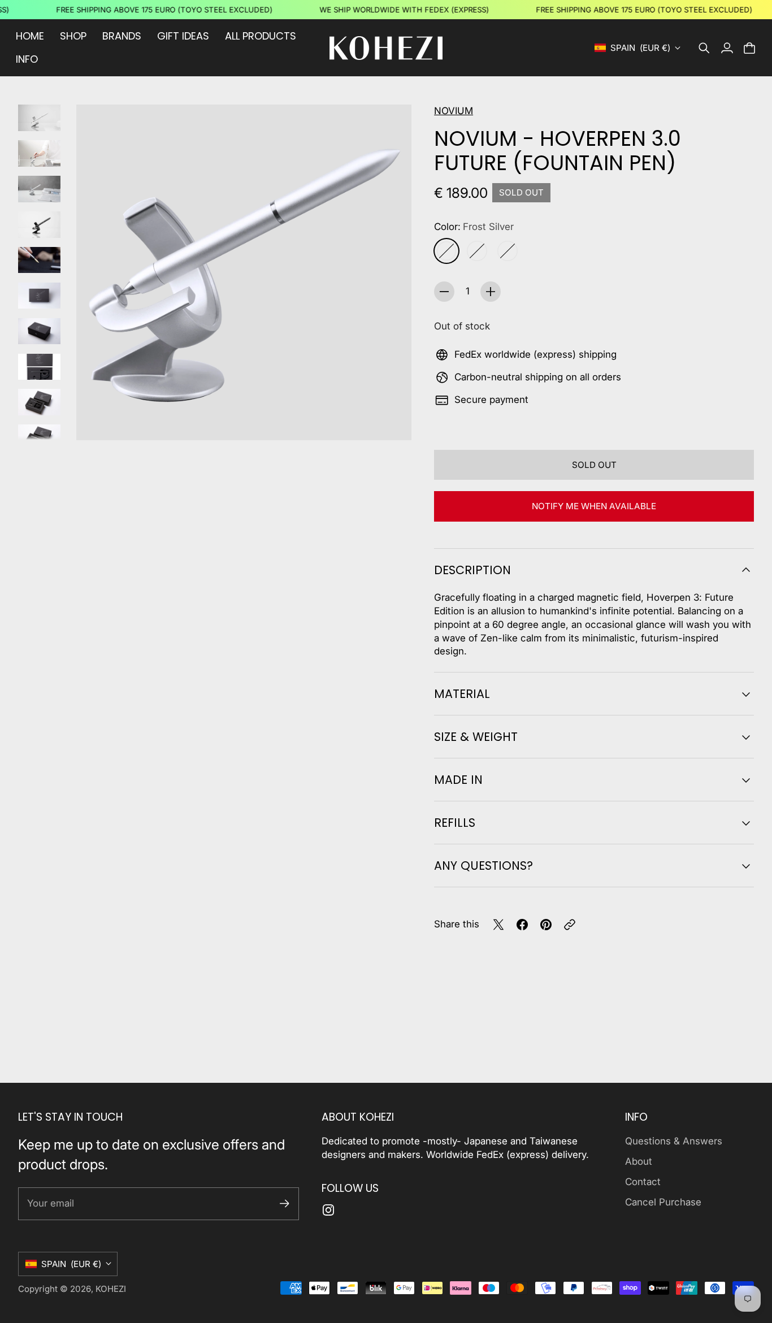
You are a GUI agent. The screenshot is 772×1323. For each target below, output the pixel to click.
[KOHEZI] (386, 48)
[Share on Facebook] (522, 924)
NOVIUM (453, 110)
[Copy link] (570, 924)
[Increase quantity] (490, 291)
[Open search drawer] (704, 48)
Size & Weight (476, 736)
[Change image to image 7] (39, 331)
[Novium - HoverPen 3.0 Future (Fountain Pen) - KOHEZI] (243, 272)
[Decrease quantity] (444, 291)
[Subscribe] (284, 1203)
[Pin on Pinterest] (546, 924)
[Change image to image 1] (39, 118)
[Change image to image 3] (39, 189)
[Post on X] (498, 924)
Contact (643, 1181)
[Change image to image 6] (39, 296)
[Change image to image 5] (39, 260)
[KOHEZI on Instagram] (328, 1210)
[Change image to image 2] (39, 153)
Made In (458, 779)
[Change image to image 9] (39, 402)
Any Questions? (483, 865)
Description (472, 570)
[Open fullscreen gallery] (390, 418)
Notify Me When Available (594, 506)
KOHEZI (111, 1288)
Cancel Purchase (663, 1202)
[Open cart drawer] (749, 48)
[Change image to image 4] (39, 224)
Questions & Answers (673, 1141)
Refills (454, 822)
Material (462, 694)
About (638, 1161)
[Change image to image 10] (39, 437)
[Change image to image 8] (39, 367)
